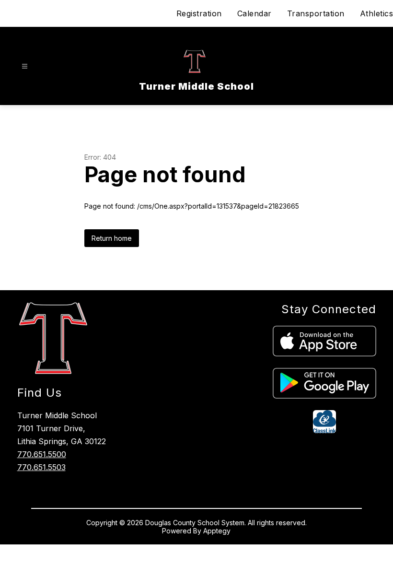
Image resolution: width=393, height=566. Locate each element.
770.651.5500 (41, 454)
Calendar (254, 13)
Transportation (316, 13)
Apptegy (217, 531)
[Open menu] (24, 66)
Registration (199, 13)
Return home (112, 238)
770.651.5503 (41, 467)
